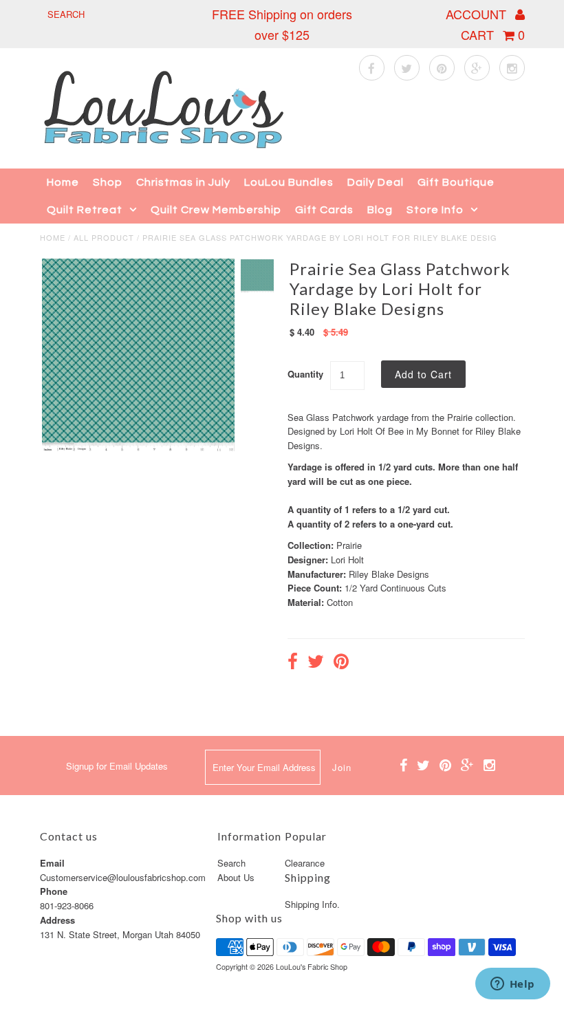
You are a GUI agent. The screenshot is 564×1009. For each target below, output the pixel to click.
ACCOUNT (478, 14)
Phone (53, 891)
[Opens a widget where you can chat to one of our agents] (512, 985)
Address (57, 919)
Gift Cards (324, 209)
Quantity (305, 373)
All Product (104, 237)
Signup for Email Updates (117, 765)
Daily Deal (375, 182)
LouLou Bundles (289, 182)
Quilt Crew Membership (216, 209)
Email (52, 862)
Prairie (349, 545)
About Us (235, 877)
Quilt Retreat (84, 209)
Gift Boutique (456, 182)
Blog (380, 209)
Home (63, 182)
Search (231, 862)
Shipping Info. (312, 904)
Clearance (305, 862)
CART (493, 34)
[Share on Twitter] (315, 663)
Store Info (435, 209)
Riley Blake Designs (389, 574)
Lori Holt (347, 559)
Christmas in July (183, 182)
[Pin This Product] (341, 663)
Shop (107, 182)
